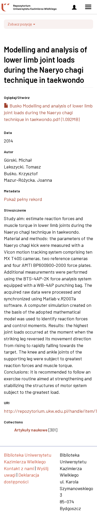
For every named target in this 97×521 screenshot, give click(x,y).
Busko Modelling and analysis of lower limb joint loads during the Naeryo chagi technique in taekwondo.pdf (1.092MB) (48, 112)
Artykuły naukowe (31, 429)
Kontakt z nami (19, 468)
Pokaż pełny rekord (23, 199)
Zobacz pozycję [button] (20, 24)
